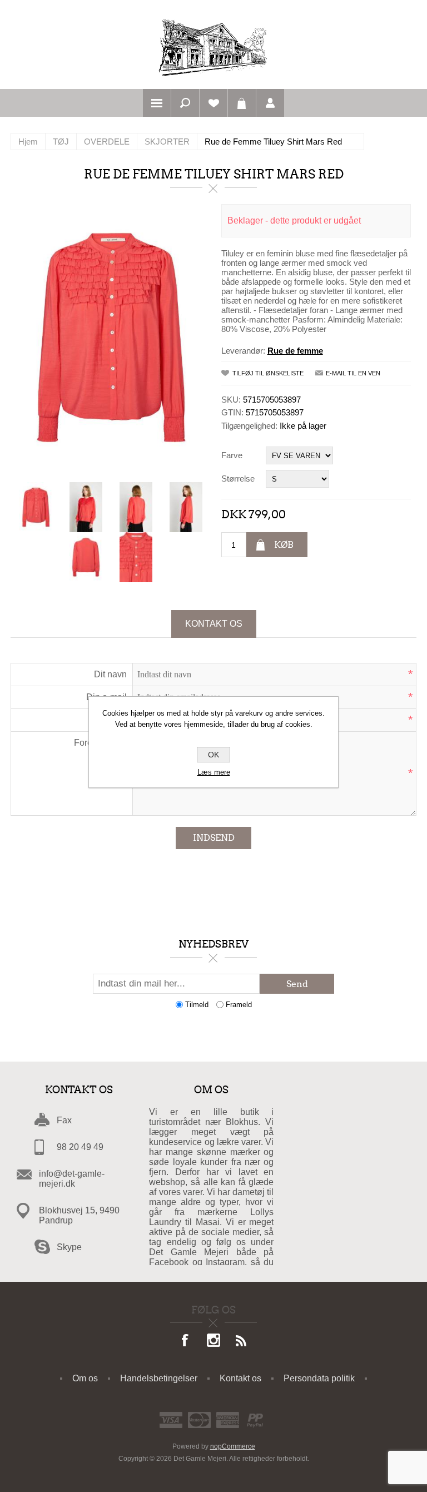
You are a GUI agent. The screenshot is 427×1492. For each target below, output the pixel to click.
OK (213, 754)
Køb (284, 544)
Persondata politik (319, 1378)
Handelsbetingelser (158, 1378)
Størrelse (238, 478)
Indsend (214, 837)
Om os (85, 1378)
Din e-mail (106, 697)
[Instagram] (213, 1341)
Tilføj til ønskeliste (268, 373)
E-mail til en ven (353, 373)
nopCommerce (232, 1446)
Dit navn (110, 674)
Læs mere (213, 772)
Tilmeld (196, 1004)
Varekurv (242, 103)
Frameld (239, 1004)
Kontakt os (213, 623)
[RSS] (241, 1341)
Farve (231, 455)
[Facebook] (185, 1341)
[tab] (213, 624)
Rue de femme (295, 350)
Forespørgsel (100, 742)
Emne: (114, 720)
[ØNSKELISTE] (213, 103)
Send (297, 984)
